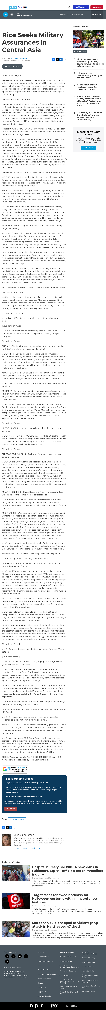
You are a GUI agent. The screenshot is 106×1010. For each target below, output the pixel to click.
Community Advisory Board (48, 974)
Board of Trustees (44, 970)
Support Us (42, 992)
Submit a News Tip (44, 996)
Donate (97, 7)
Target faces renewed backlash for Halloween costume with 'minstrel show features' (65, 898)
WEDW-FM (7, 975)
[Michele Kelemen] (6, 840)
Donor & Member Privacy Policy (69, 987)
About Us (41, 952)
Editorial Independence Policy (90, 976)
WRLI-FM (25, 975)
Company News (43, 957)
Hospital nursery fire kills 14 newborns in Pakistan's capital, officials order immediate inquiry (67, 870)
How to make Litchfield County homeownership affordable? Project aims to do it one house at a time (89, 101)
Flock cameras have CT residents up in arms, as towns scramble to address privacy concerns (90, 62)
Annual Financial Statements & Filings (89, 953)
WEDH (6, 973)
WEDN (11, 973)
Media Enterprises (44, 979)
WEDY (22, 973)
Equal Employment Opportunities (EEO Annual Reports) (69, 981)
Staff (39, 965)
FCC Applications (88, 967)
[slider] (15, 14)
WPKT (19, 975)
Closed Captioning (88, 962)
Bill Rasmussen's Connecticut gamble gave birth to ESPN (89, 75)
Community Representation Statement (69, 966)
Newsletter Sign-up (67, 952)
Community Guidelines (68, 971)
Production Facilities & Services (90, 981)
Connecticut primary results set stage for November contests (87, 87)
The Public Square (88, 992)
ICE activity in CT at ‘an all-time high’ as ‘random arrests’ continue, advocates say (90, 116)
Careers (40, 983)
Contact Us (42, 987)
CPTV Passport (65, 975)
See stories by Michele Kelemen (26, 848)
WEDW (16, 973)
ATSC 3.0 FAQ (21, 977)
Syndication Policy (88, 971)
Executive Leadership (45, 961)
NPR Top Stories (17, 819)
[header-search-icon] (69, 7)
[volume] (12, 14)
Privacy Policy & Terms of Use (69, 993)
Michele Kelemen (19, 58)
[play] (5, 14)
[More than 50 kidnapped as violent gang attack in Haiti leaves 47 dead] (16, 929)
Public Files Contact (10, 977)
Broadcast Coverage (89, 958)
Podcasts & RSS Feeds (68, 957)
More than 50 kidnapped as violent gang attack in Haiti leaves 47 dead (65, 924)
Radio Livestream (66, 961)
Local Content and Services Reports (91, 987)
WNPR (14, 975)
